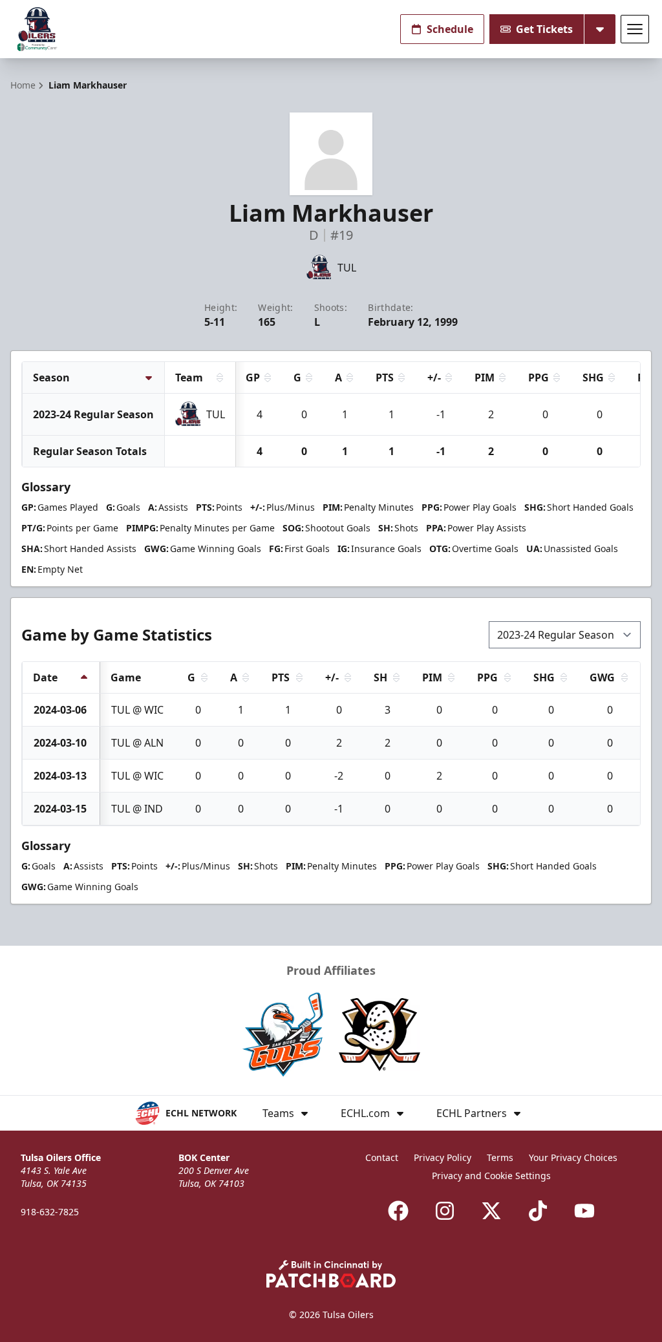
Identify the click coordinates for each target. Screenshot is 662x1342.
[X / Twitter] (491, 1211)
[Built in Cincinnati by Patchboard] (331, 1274)
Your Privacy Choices (573, 1157)
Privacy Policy (442, 1157)
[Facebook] (398, 1211)
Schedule (450, 29)
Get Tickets (544, 29)
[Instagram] (445, 1211)
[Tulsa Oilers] (37, 29)
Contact (381, 1157)
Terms (500, 1157)
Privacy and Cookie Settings (491, 1175)
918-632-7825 (50, 1212)
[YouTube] (584, 1211)
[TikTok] (538, 1211)
